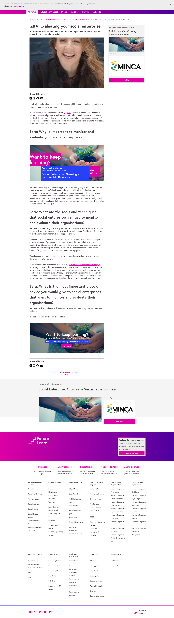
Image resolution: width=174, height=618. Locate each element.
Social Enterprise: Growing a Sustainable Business (84, 19)
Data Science (73, 505)
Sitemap (93, 591)
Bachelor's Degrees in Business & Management (139, 531)
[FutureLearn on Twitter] (39, 611)
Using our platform (54, 561)
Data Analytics (74, 494)
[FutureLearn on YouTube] (44, 611)
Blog (29, 577)
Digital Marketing (75, 489)
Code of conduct (96, 581)
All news (32, 11)
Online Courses (33, 489)
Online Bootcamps (34, 504)
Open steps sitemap (97, 596)
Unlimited (51, 581)
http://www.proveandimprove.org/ (84, 264)
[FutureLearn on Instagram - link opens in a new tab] (34, 611)
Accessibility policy (96, 586)
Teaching (51, 502)
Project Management (76, 522)
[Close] (171, 5)
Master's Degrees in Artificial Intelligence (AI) (118, 538)
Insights (74, 11)
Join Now (126, 80)
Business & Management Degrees (94, 532)
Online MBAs (94, 489)
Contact (114, 571)
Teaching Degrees (96, 499)
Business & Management (43, 19)
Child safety (115, 561)
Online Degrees (33, 509)
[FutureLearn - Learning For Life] (140, 611)
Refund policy (94, 571)
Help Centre (115, 566)
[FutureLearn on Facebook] (30, 611)
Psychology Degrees (97, 494)
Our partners (73, 561)
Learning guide (53, 571)
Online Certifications (35, 494)
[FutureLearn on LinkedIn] (49, 611)
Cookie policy (95, 576)
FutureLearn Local (49, 11)
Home (32, 19)
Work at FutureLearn (34, 567)
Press (64, 11)
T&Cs (92, 561)
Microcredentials (33, 499)
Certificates (52, 576)
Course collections (75, 534)
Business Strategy (59, 19)
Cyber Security (74, 517)
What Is (97, 11)
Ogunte (67, 112)
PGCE (92, 517)
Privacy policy (95, 566)
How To (85, 11)
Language (51, 520)
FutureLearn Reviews (55, 566)
